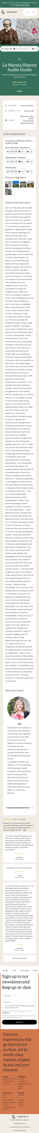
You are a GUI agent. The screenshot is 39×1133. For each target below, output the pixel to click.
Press (20, 1089)
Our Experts (22, 1081)
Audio (14, 970)
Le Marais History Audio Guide (19, 67)
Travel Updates (8, 1100)
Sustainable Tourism (24, 1084)
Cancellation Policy (20, 1123)
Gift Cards (6, 1084)
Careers (20, 1086)
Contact (6, 1105)
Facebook (21, 1095)
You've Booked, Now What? (9, 1108)
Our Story (21, 1079)
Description (24, 970)
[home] (11, 14)
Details (5, 970)
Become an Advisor (9, 1102)
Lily (19, 723)
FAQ (24, 830)
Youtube (20, 1105)
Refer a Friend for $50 (10, 1079)
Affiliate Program (8, 1081)
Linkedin (21, 1102)
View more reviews (19, 958)
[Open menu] (33, 12)
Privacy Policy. (6, 1013)
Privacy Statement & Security (19, 1120)
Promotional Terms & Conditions (19, 1127)
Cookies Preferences (19, 1130)
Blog (4, 1095)
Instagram (21, 1100)
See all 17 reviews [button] (20, 85)
